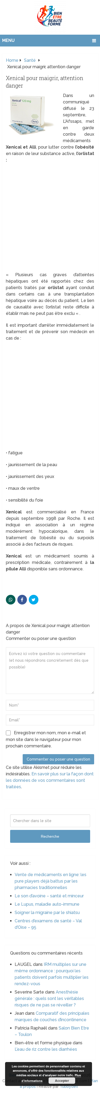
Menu (8, 40)
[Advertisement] (50, 219)
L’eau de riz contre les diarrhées (46, 1049)
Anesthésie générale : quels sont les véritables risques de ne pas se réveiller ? (49, 998)
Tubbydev (69, 1086)
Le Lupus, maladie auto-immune (47, 904)
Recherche (50, 836)
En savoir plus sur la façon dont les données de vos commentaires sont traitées (50, 780)
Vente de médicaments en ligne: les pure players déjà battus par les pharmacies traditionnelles (50, 881)
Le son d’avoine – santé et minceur (49, 895)
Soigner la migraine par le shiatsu (47, 912)
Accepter (62, 1080)
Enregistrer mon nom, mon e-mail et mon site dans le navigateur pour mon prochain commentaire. (46, 739)
